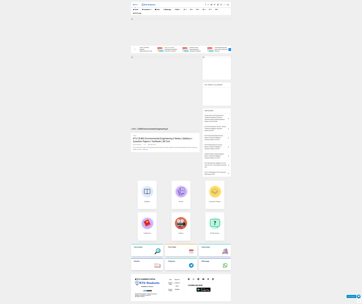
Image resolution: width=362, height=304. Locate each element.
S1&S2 (177, 9)
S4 (191, 9)
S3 (184, 9)
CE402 (134, 135)
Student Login (170, 283)
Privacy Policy (170, 290)
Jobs (158, 9)
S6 (203, 9)
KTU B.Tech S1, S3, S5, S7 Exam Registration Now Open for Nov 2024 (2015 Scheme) (221, 48)
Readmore (145, 149)
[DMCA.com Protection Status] (147, 291)
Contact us (177, 283)
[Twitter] (215, 4)
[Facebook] (205, 4)
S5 (197, 9)
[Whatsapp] (208, 4)
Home (136, 9)
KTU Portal (137, 13)
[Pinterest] (221, 4)
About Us (177, 279)
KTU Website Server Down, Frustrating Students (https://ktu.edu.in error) (146, 48)
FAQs (177, 286)
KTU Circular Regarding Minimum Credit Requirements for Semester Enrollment (196, 48)
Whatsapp (168, 9)
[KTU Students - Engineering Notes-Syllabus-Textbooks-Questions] (148, 5)
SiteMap (177, 289)
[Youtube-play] (211, 4)
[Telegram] (218, 4)
